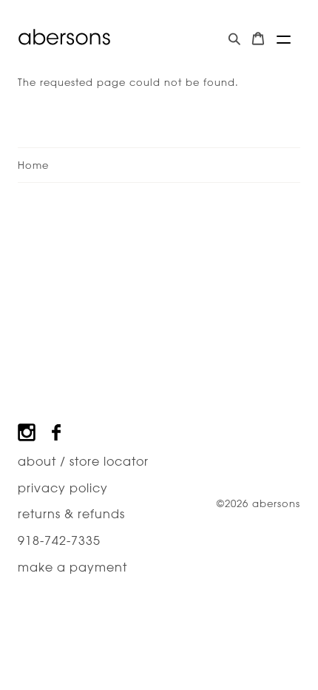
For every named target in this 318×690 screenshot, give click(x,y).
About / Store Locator (83, 461)
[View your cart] (258, 39)
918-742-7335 (59, 540)
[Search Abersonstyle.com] (234, 39)
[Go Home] (64, 37)
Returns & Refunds (71, 513)
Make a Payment (72, 567)
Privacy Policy (63, 487)
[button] (284, 39)
